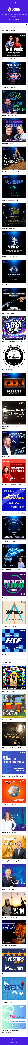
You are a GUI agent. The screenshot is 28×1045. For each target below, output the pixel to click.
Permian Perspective (9, 832)
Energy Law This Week (10, 257)
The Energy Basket (8, 87)
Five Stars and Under (9, 974)
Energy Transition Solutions (11, 598)
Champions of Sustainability (12, 748)
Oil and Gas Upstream (9, 626)
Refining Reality (7, 143)
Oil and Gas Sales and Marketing (13, 513)
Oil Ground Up (7, 370)
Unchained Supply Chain (10, 200)
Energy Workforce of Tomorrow (13, 776)
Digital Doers (6, 456)
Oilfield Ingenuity (8, 719)
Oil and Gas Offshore (9, 945)
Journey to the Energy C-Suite (12, 861)
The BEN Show (7, 1002)
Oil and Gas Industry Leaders (12, 485)
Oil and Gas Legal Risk (10, 917)
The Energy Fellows (9, 804)
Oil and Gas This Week (10, 59)
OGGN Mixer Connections (11, 569)
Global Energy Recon (9, 228)
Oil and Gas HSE (7, 654)
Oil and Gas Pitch (8, 398)
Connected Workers (9, 313)
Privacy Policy (14, 1042)
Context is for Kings (9, 691)
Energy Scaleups (8, 889)
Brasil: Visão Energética (10, 115)
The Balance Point (8, 541)
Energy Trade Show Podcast (12, 341)
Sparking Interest (8, 285)
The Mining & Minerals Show (12, 172)
